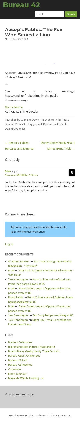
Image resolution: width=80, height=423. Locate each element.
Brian (8, 171)
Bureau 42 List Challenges (24, 355)
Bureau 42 (21, 5)
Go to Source (14, 107)
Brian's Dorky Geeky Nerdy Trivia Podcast (34, 351)
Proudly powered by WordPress (28, 415)
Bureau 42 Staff (17, 360)
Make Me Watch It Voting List (26, 378)
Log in (9, 244)
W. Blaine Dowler (31, 119)
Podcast (20, 128)
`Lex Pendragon (18, 279)
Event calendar (17, 373)
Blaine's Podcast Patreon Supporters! (31, 347)
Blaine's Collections (20, 342)
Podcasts (20, 124)
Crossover (14, 369)
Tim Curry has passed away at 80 (52, 315)
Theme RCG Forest (60, 415)
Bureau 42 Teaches (20, 364)
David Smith (15, 297)
